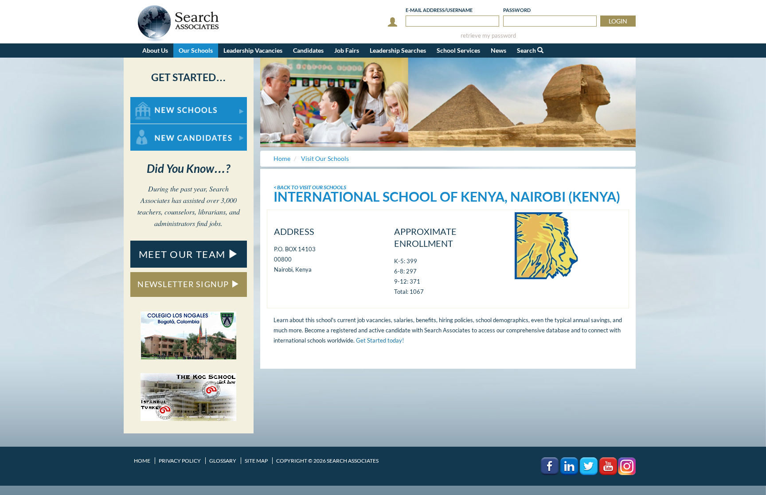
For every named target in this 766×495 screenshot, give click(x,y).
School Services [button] (458, 50)
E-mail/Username (439, 10)
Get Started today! (380, 340)
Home (142, 460)
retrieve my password (488, 35)
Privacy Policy (180, 460)
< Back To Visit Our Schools (310, 187)
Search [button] (527, 50)
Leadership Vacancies (252, 50)
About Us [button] (155, 50)
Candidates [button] (308, 50)
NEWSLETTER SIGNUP (184, 284)
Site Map (256, 460)
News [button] (498, 50)
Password (517, 10)
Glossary (222, 460)
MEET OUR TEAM (183, 254)
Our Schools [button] (196, 50)
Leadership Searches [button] (398, 50)
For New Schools (153, 101)
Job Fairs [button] (346, 50)
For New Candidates (158, 128)
